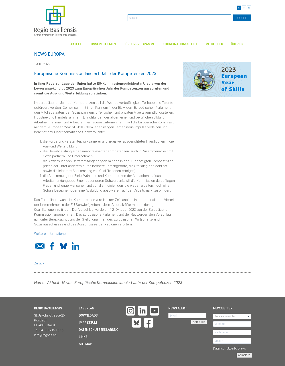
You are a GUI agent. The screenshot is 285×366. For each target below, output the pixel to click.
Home (39, 282)
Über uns (238, 44)
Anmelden (244, 355)
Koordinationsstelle (180, 44)
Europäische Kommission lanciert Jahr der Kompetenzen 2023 (128, 282)
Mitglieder (214, 44)
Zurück (39, 263)
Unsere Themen (103, 44)
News (66, 282)
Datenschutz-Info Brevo (229, 348)
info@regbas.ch (45, 335)
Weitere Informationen (50, 234)
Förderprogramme (139, 44)
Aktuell (76, 44)
